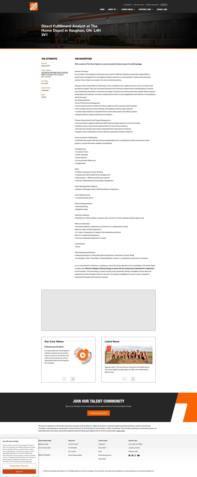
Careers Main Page (44, 440)
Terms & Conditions (88, 471)
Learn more (120, 431)
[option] (68, 355)
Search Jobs (162, 9)
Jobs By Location (134, 448)
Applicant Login (139, 4)
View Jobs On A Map (135, 444)
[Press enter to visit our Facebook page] (129, 455)
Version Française (44, 455)
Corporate (101, 444)
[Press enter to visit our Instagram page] (135, 455)
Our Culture (72, 451)
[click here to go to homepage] (34, 6)
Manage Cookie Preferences (19, 466)
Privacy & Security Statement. (23, 461)
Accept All (19, 471)
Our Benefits (72, 448)
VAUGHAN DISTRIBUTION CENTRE (54, 72)
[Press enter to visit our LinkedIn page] (132, 455)
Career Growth (73, 444)
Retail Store (102, 459)
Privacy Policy (99, 471)
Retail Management (104, 455)
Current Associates (152, 4)
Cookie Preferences (131, 471)
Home (102, 9)
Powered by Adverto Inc (146, 471)
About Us (112, 9)
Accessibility (128, 4)
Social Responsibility (75, 455)
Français (164, 4)
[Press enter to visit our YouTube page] (138, 455)
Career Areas (127, 9)
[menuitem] (102, 9)
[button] (64, 379)
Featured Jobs (145, 9)
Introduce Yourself (98, 413)
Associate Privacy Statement (114, 471)
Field (100, 451)
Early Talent (102, 448)
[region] (19, 457)
